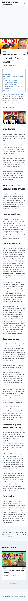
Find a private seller (11, 82)
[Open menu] (24, 3)
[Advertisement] (14, 21)
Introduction (6, 74)
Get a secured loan (10, 84)
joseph (5, 65)
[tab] (10, 583)
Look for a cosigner (11, 80)
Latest (4, 51)
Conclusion (6, 90)
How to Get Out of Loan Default (21, 532)
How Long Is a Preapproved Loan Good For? (7, 533)
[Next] (23, 567)
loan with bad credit (17, 94)
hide (17, 71)
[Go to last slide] (4, 567)
